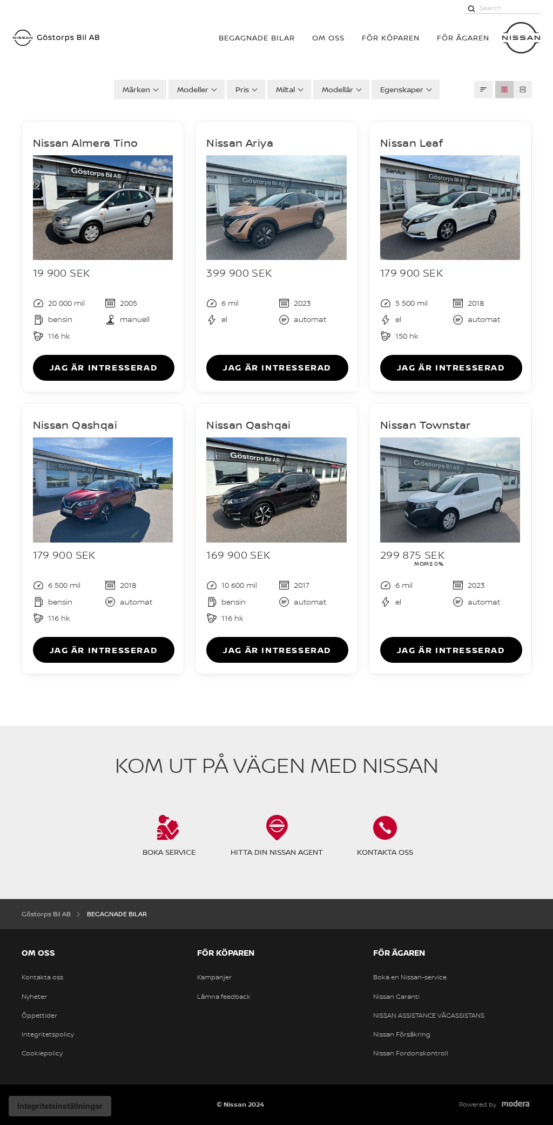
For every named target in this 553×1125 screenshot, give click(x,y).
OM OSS (328, 37)
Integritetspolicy (48, 1034)
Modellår (337, 89)
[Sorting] (483, 89)
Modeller (192, 89)
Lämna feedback (224, 996)
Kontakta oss (42, 977)
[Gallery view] (504, 89)
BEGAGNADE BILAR (257, 37)
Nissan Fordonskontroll (410, 1053)
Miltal (285, 89)
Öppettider (39, 1015)
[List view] (523, 89)
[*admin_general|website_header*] (521, 37)
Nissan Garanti (396, 996)
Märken (136, 89)
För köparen (391, 37)
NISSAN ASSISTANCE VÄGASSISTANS (428, 1015)
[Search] (471, 8)
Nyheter (34, 996)
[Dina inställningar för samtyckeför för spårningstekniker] (60, 1106)
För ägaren (463, 37)
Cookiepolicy (42, 1053)
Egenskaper (401, 89)
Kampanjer (214, 977)
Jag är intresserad (104, 367)
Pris (242, 89)
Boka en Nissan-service (410, 977)
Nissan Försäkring (401, 1034)
